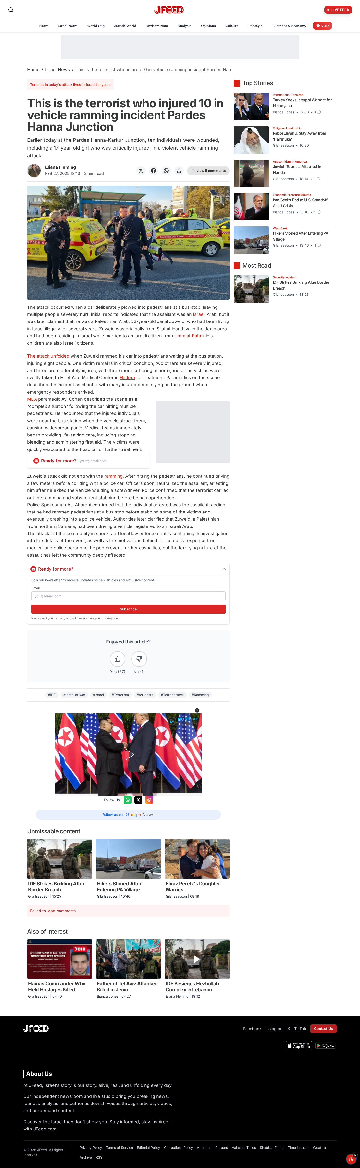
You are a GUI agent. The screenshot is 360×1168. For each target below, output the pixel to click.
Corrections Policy (178, 1147)
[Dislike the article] (139, 659)
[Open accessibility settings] (351, 1159)
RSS (99, 1157)
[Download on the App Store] (299, 1045)
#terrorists (145, 695)
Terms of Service (119, 1147)
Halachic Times (244, 1147)
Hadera (127, 377)
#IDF (52, 695)
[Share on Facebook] (153, 170)
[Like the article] (117, 659)
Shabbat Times (272, 1147)
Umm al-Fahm (189, 335)
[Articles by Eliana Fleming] (34, 171)
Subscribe (128, 609)
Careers (221, 1147)
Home (33, 69)
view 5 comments (211, 170)
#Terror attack (172, 695)
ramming (113, 476)
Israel (198, 314)
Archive (86, 1157)
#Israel (98, 695)
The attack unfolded (48, 356)
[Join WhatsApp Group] (128, 800)
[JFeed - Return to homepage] (36, 1028)
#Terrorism (120, 695)
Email (35, 588)
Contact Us (323, 1029)
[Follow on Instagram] (149, 800)
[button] (197, 710)
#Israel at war (74, 695)
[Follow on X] (138, 800)
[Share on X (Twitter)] (140, 170)
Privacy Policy (91, 1147)
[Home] (169, 10)
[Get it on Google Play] (325, 1045)
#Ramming (200, 695)
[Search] (11, 10)
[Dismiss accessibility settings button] (355, 1155)
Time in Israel (298, 1147)
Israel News (57, 69)
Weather (319, 1147)
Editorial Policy (148, 1147)
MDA (32, 399)
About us (204, 1147)
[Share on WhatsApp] (166, 170)
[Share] (179, 170)
